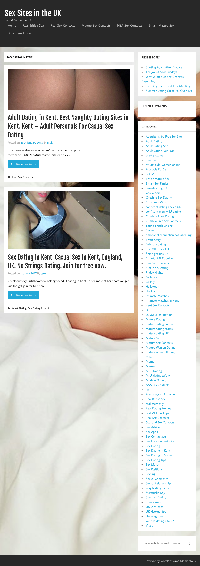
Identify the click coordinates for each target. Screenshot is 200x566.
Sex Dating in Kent (38, 308)
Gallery (150, 282)
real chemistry (155, 404)
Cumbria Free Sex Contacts (163, 221)
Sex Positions (154, 469)
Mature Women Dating (161, 347)
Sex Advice (153, 427)
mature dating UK (157, 333)
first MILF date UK (157, 249)
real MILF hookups (157, 413)
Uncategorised (155, 516)
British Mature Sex (161, 25)
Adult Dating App (157, 146)
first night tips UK (157, 254)
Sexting (150, 474)
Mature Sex (153, 338)
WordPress (167, 561)
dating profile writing (159, 225)
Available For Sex (157, 169)
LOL (148, 310)
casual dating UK (156, 188)
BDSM (150, 174)
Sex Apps (152, 432)
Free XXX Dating (157, 268)
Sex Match (152, 464)
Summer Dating (156, 497)
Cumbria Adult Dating (160, 216)
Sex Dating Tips (156, 460)
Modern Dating (156, 380)
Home (12, 25)
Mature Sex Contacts (96, 25)
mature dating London (160, 324)
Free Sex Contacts (157, 263)
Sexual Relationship (158, 483)
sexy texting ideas (157, 488)
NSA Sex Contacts (129, 25)
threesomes (153, 502)
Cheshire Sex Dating (159, 197)
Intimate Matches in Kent (162, 300)
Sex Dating (153, 446)
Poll (148, 389)
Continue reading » (23, 164)
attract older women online (163, 165)
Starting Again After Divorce (164, 67)
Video (149, 525)
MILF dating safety (158, 375)
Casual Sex (153, 193)
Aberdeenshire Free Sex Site (164, 136)
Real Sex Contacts (63, 25)
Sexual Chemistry (157, 478)
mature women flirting (160, 352)
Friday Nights (154, 272)
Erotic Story (153, 240)
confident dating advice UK (163, 207)
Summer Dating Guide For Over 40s (169, 91)
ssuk (50, 142)
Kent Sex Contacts (22, 177)
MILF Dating (154, 371)
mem (149, 357)
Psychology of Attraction (161, 394)
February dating (156, 244)
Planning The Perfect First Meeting (168, 86)
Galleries (151, 277)
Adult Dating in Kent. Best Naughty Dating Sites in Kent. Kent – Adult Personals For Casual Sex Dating (68, 126)
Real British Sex (33, 25)
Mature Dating (155, 319)
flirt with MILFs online (160, 258)
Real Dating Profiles (158, 408)
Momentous (188, 561)
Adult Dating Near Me (160, 150)
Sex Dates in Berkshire (160, 441)
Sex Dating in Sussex (159, 455)
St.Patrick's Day (155, 493)
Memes (150, 366)
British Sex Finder (157, 183)
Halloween (152, 286)
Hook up (151, 291)
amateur (151, 160)
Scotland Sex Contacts (160, 422)
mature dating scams (159, 329)
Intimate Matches (157, 296)
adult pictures (154, 155)
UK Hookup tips (156, 511)
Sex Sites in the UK (33, 13)
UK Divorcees (154, 507)
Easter (150, 230)
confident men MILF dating (163, 211)
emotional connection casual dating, (169, 235)
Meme (150, 361)
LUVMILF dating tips (159, 314)
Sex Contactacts (156, 436)
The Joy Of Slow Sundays (161, 72)
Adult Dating (19, 308)
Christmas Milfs (156, 202)
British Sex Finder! (20, 33)
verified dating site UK (160, 521)
